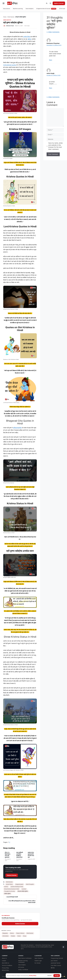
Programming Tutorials (57, 958)
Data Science (6, 8)
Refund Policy (5, 970)
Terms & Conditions (7, 965)
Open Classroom (39, 958)
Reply (50, 60)
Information (5, 936)
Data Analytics (29, 8)
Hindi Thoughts (30, 884)
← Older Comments (53, 32)
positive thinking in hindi (17, 886)
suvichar (24, 889)
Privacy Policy (5, 968)
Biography (5, 933)
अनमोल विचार (26, 36)
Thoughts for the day (9, 891)
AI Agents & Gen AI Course (46, 8)
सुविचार (29, 39)
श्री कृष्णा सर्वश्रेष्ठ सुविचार (23, 891)
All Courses (21, 967)
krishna (6, 886)
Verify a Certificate (23, 969)
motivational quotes (9, 65)
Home (4, 17)
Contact (4, 960)
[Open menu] (3, 3)
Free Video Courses (56, 965)
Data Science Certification (25, 958)
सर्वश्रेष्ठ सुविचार (7, 893)
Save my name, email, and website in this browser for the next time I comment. (55, 146)
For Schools (37, 963)
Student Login (38, 960)
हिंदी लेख (52, 968)
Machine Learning (18, 8)
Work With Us (5, 963)
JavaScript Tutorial (55, 963)
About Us (4, 958)
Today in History (20, 933)
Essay (24, 936)
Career (19, 936)
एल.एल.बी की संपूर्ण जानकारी (12, 897)
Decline (49, 975)
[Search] (46, 3)
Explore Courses (59, 3)
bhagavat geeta (19, 884)
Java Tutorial (54, 960)
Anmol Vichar (9, 884)
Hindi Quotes (10, 17)
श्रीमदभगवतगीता (17, 428)
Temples (13, 936)
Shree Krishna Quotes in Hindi (11, 889)
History (12, 933)
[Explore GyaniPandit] (50, 3)
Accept (57, 975)
